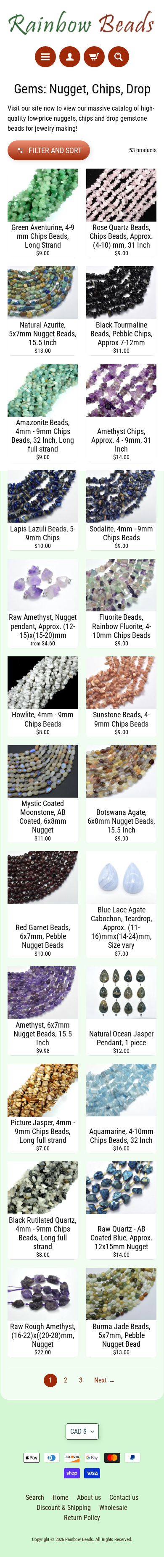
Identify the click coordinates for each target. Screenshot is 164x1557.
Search (35, 1497)
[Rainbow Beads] (82, 23)
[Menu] (45, 56)
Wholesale (113, 1508)
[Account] (69, 56)
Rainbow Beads (79, 1539)
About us (89, 1497)
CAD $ (78, 1431)
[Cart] (94, 56)
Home (61, 1497)
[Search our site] (118, 56)
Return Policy (82, 1518)
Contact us (123, 1497)
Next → (104, 1380)
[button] (49, 150)
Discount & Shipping (64, 1508)
